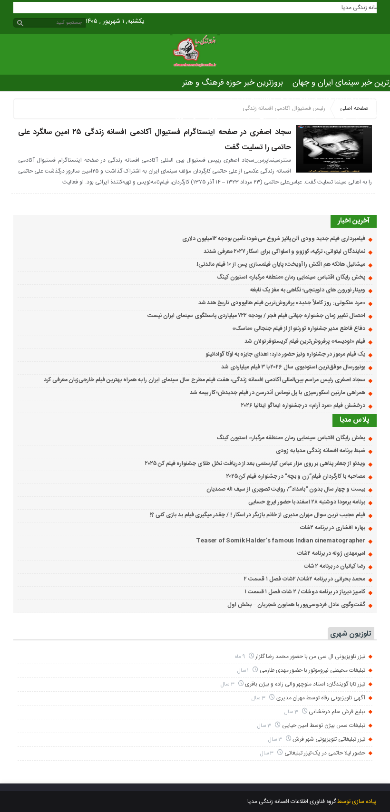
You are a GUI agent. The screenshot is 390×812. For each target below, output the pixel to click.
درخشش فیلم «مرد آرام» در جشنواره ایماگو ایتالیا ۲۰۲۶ (303, 405)
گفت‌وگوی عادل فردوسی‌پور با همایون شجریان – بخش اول (296, 604)
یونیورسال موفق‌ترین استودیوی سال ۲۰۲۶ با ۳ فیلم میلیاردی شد (293, 367)
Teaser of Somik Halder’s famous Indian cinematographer (280, 540)
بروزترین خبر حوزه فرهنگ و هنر (232, 82)
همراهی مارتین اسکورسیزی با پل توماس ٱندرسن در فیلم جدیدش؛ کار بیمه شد (277, 392)
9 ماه (240, 656)
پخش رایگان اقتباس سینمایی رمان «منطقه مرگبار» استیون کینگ (290, 277)
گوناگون (187, 115)
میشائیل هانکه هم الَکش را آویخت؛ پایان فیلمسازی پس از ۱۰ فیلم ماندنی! (280, 264)
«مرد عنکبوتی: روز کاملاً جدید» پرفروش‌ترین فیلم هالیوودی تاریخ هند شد (281, 303)
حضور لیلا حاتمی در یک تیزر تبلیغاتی (324, 753)
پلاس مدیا (342, 115)
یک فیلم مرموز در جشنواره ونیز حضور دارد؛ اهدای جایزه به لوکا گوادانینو (285, 354)
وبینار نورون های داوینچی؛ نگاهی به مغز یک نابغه (307, 290)
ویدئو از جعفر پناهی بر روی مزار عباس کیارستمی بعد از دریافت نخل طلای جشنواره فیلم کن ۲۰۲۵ (255, 463)
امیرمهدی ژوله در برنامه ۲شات (331, 553)
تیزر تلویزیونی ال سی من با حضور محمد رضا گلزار (310, 656)
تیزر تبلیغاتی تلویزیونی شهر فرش (328, 739)
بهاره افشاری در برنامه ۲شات (332, 527)
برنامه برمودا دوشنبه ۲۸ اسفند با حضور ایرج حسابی (306, 502)
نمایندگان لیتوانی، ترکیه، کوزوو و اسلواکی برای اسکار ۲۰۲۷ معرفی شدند (284, 251)
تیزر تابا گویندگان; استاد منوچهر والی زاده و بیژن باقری (305, 684)
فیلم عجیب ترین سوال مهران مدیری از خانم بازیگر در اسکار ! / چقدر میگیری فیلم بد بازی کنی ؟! (257, 515)
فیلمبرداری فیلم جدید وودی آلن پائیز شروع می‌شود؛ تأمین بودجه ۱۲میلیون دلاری (273, 238)
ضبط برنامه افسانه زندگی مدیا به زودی (320, 450)
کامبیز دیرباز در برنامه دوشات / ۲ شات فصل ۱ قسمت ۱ (304, 592)
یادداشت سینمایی (287, 115)
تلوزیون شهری (350, 634)
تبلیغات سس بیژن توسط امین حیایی (323, 725)
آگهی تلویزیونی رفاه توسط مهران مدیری (320, 698)
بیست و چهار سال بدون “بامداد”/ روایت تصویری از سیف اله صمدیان (285, 489)
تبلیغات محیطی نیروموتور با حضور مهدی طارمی (312, 670)
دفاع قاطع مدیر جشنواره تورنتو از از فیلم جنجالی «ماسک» (298, 328)
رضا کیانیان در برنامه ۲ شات (334, 566)
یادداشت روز (229, 115)
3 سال (228, 684)
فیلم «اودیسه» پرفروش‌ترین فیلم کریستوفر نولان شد (304, 341)
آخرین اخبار (354, 221)
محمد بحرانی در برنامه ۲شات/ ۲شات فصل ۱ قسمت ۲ (304, 579)
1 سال (244, 670)
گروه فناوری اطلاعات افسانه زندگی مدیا (291, 801)
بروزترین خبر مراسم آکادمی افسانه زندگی (294, 99)
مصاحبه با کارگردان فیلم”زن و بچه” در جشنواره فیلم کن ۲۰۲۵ (295, 476)
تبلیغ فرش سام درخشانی (337, 711)
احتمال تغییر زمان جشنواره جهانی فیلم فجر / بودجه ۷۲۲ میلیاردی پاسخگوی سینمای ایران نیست (256, 315)
